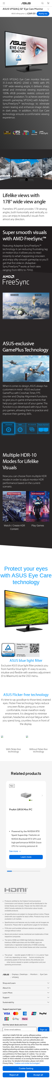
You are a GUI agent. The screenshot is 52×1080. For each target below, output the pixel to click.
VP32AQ (15, 977)
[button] (4, 3)
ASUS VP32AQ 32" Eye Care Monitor (23, 9)
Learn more (26, 857)
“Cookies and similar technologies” (27, 1063)
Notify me (43, 14)
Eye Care (43, 974)
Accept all (38, 1075)
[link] (26, 3)
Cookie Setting (26, 1068)
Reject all (13, 1075)
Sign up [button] (43, 1029)
